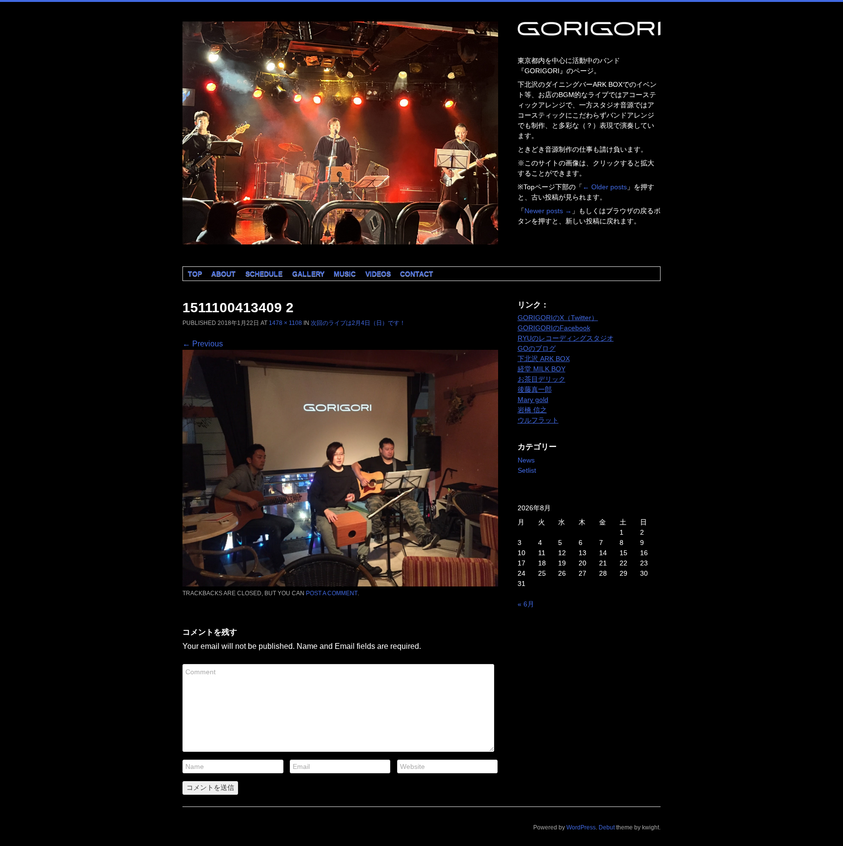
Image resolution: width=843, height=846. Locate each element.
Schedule (263, 274)
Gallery (308, 274)
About (223, 274)
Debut (607, 827)
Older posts (604, 187)
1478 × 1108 (285, 323)
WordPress (581, 827)
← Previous (202, 344)
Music (345, 274)
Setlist (527, 470)
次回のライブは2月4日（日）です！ (358, 323)
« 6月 (526, 604)
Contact (416, 274)
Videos (378, 274)
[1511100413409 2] (340, 584)
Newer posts (548, 211)
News (526, 460)
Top (195, 274)
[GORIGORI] (340, 132)
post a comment (332, 593)
